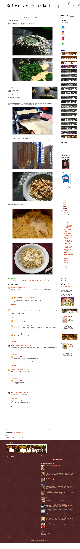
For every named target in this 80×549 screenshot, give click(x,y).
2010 (64, 280)
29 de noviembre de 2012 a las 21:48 (30, 400)
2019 (64, 196)
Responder (13, 292)
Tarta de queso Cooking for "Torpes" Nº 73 (68, 241)
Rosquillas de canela (50, 484)
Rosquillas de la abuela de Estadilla (53, 465)
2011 (64, 278)
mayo (65, 268)
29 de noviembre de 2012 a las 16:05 (23, 345)
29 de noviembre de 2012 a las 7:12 (20, 287)
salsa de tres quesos (21, 205)
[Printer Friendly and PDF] (11, 278)
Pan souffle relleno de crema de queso (54, 497)
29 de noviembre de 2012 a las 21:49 (30, 380)
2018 (64, 198)
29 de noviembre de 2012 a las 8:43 (27, 308)
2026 (64, 189)
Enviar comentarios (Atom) (17, 432)
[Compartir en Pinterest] (48, 280)
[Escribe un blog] (44, 280)
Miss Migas (13, 345)
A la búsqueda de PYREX (67, 238)
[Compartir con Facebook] (47, 280)
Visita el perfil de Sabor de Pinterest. (13, 537)
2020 (64, 194)
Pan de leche (48, 491)
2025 (64, 191)
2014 (64, 206)
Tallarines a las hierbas (68, 216)
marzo (65, 272)
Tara (11, 287)
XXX (40, 280)
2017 (64, 200)
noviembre (66, 214)
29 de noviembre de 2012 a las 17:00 (22, 369)
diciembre (66, 212)
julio (65, 264)
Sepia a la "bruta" (49, 510)
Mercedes (13, 369)
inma (12, 392)
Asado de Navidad (67, 233)
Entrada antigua (54, 429)
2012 (64, 210)
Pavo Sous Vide (49, 523)
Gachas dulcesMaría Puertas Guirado (68, 247)
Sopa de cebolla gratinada (67, 244)
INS (30, 280)
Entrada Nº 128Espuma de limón (70, 345)
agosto (65, 262)
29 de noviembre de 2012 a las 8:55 (25, 320)
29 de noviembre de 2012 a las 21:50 (30, 356)
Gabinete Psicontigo (15, 308)
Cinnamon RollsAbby (68, 229)
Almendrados (66, 252)
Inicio (34, 429)
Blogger (47, 540)
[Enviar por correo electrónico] (43, 280)
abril (65, 270)
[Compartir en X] (45, 280)
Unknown (16, 320)
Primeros (36, 280)
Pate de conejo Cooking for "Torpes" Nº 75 (68, 222)
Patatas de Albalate (50, 478)
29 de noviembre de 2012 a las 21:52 (30, 297)
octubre (65, 258)
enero (65, 276)
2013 (64, 208)
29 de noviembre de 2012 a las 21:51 (30, 334)
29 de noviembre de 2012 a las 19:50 (20, 392)
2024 (64, 193)
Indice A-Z (27, 280)
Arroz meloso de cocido (68, 235)
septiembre (66, 260)
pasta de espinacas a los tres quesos (21, 24)
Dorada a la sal (67, 231)
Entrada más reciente (12, 429)
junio (65, 266)
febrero (65, 274)
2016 (64, 202)
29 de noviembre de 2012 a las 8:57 (25, 325)
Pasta (33, 280)
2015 (64, 204)
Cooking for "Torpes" (67, 343)
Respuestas (14, 295)
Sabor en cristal (17, 297)
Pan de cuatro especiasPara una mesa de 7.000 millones (68, 226)
